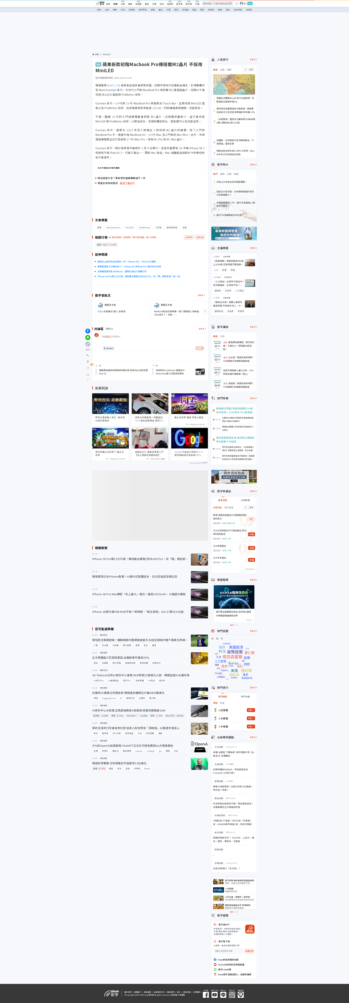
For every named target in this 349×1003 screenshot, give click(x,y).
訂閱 (197, 3)
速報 (153, 9)
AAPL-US (113, 85)
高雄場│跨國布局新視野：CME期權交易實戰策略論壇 (239, 385)
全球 (162, 3)
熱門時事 (143, 9)
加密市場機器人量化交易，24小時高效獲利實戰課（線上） (238, 372)
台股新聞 (226, 256)
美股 (130, 3)
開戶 (251, 519)
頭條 (99, 9)
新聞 (115, 3)
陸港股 (139, 3)
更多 (251, 70)
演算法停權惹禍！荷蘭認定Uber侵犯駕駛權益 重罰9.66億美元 (150, 419)
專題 (220, 9)
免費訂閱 (249, 951)
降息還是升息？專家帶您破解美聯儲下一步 (122, 178)
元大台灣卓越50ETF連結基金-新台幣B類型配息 (229, 532)
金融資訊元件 (159, 992)
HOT (225, 342)
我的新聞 (238, 9)
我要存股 (200, 237)
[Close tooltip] (110, 374)
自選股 (249, 9)
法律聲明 (196, 992)
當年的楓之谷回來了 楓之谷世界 (109, 453)
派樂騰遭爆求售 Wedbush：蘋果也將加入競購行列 (122, 271)
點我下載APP (127, 183)
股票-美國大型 (229, 523)
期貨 (176, 9)
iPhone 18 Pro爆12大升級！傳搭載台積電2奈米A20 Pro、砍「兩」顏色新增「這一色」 (139, 276)
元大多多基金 (219, 557)
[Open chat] (87, 374)
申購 (251, 534)
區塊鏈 (185, 9)
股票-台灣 (227, 538)
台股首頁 (189, 237)
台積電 (224, 718)
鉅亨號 (189, 3)
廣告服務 (147, 992)
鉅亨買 (179, 3)
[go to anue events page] (236, 3)
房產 (194, 9)
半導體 (224, 726)
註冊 (250, 3)
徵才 (178, 992)
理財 (202, 9)
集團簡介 (137, 992)
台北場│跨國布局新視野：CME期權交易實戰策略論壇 (239, 359)
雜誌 (228, 9)
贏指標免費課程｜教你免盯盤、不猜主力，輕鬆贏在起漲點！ (239, 346)
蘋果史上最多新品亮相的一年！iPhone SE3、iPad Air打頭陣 (126, 261)
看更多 (201, 295)
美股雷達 (107, 54)
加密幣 (170, 3)
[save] (87, 368)
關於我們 (127, 992)
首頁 (108, 3)
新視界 (211, 9)
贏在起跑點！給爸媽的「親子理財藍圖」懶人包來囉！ (135, 237)
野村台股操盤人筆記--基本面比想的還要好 (110, 419)
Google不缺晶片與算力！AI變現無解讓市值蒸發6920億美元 (188, 453)
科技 (123, 9)
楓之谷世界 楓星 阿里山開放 (189, 417)
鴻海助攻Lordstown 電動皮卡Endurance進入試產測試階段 (170, 371)
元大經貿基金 (219, 545)
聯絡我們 (170, 992)
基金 (147, 3)
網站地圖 (186, 992)
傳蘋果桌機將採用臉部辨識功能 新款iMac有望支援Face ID (123, 371)
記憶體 (224, 710)
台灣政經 (227, 277)
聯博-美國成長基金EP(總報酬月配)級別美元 (229, 516)
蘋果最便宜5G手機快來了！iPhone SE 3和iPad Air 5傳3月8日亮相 (129, 266)
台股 (123, 3)
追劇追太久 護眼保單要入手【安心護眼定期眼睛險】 (149, 453)
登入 (245, 3)
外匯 (154, 3)
